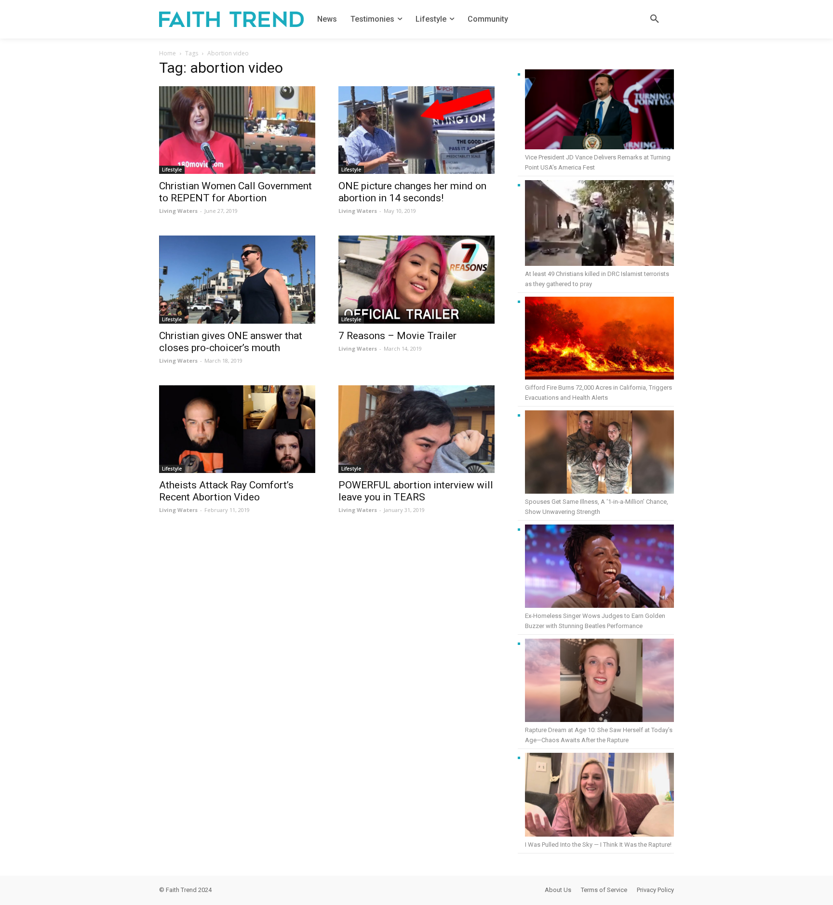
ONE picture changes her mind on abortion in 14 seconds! (412, 192)
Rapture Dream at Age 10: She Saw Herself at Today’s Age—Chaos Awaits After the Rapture (598, 735)
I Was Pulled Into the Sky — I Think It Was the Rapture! (598, 844)
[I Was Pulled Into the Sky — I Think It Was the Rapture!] (599, 796)
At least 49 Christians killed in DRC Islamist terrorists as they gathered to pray (597, 279)
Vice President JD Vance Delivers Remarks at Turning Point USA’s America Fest (598, 162)
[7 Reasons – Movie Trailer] (416, 279)
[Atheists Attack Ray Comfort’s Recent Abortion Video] (237, 429)
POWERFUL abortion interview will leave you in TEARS (415, 491)
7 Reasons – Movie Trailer (397, 335)
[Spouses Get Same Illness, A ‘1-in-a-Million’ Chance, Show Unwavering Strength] (599, 453)
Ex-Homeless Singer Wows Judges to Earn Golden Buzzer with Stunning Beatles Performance (595, 621)
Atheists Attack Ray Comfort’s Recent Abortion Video (226, 491)
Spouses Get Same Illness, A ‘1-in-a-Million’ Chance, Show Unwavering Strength (596, 506)
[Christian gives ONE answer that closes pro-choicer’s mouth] (237, 279)
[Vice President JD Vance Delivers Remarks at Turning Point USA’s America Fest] (599, 110)
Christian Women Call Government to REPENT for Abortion (235, 192)
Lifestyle (172, 169)
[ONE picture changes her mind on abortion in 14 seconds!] (416, 130)
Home (167, 53)
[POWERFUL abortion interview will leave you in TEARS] (416, 429)
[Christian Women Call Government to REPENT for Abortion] (237, 130)
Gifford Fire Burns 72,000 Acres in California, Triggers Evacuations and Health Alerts (598, 392)
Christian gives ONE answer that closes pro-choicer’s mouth (230, 342)
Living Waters (178, 210)
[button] (654, 19)
